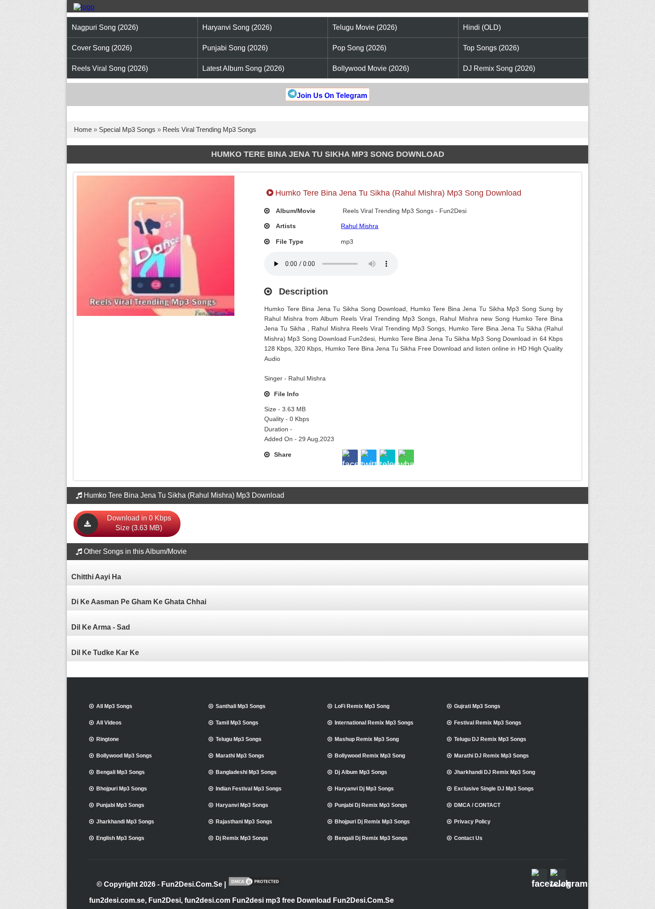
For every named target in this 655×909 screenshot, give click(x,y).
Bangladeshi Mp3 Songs (246, 772)
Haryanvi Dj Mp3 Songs (364, 789)
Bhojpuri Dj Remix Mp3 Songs (372, 822)
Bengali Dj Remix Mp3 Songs (371, 838)
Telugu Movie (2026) (364, 27)
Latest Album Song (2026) (243, 68)
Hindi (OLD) (482, 27)
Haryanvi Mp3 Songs (242, 805)
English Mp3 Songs (120, 838)
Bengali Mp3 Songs (120, 772)
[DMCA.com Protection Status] (255, 885)
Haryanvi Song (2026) (237, 27)
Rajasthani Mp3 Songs (244, 822)
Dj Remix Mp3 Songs (242, 838)
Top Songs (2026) (491, 48)
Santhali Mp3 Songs (241, 706)
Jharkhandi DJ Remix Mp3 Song (494, 772)
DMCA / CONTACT (477, 805)
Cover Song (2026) (102, 48)
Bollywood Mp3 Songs (124, 756)
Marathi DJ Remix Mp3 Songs (491, 756)
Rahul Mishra (359, 225)
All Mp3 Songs (114, 706)
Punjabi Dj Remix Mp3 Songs (371, 805)
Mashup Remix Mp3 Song (367, 739)
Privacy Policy (472, 822)
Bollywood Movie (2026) (370, 68)
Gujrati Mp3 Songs (477, 706)
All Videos (109, 723)
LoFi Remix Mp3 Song (362, 706)
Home (83, 129)
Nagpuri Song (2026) (105, 27)
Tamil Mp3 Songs (237, 723)
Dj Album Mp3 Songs (361, 772)
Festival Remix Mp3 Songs (487, 723)
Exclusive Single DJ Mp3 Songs (494, 789)
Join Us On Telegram (332, 95)
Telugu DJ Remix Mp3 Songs (490, 739)
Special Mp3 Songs (127, 129)
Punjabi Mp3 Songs (120, 805)
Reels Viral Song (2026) (110, 68)
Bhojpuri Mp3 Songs (121, 789)
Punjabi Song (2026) (235, 48)
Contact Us (468, 838)
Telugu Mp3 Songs (239, 739)
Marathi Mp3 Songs (240, 756)
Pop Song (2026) (359, 48)
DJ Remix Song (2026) (499, 68)
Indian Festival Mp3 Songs (249, 789)
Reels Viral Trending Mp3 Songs (209, 129)
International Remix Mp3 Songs (374, 723)
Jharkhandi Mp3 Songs (125, 822)
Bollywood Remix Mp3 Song (370, 756)
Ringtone (107, 739)
